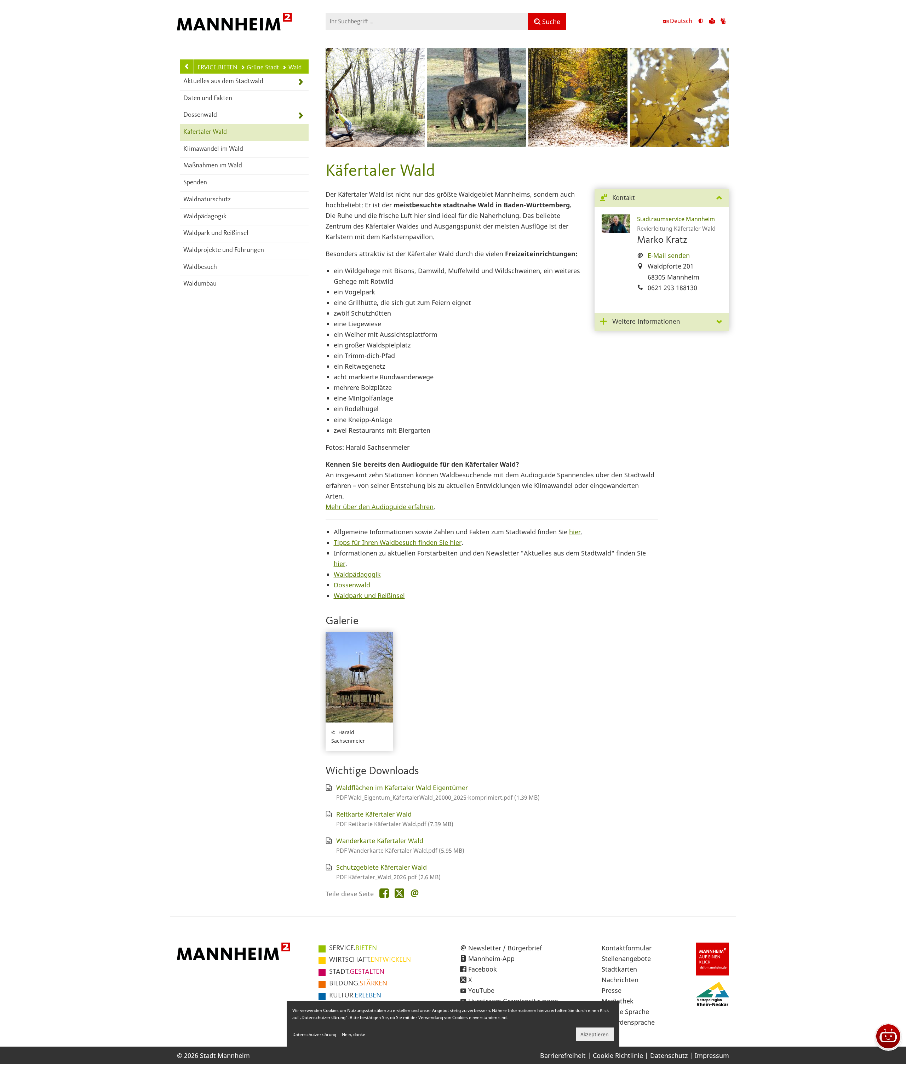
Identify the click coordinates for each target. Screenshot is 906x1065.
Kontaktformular (627, 948)
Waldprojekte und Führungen (223, 250)
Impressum (712, 1055)
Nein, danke (353, 1034)
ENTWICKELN (370, 959)
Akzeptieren (594, 1034)
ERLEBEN (355, 995)
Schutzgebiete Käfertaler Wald (381, 867)
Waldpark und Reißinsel (215, 233)
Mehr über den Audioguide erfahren (380, 506)
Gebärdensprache (628, 1022)
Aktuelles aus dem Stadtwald (223, 81)
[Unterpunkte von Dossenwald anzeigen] (301, 115)
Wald (294, 67)
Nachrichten (620, 979)
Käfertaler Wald (205, 132)
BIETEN (353, 948)
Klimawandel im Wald (213, 149)
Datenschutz (669, 1055)
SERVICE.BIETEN (215, 67)
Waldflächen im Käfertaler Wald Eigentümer (402, 787)
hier (575, 532)
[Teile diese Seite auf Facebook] (384, 893)
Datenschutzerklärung (314, 1034)
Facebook (482, 969)
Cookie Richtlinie (618, 1055)
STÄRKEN (358, 983)
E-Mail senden (669, 255)
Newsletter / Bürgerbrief (505, 948)
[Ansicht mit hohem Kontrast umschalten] (701, 21)
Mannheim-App (491, 958)
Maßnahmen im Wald (212, 165)
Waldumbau (200, 284)
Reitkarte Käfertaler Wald (374, 814)
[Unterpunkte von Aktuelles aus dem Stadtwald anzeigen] (301, 82)
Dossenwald (200, 115)
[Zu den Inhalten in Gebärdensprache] (723, 21)
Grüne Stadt (263, 67)
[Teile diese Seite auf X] (399, 893)
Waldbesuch (200, 267)
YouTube (481, 990)
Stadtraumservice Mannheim (676, 219)
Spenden (195, 182)
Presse (611, 990)
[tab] (662, 198)
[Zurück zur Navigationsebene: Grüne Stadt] (187, 66)
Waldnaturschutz (207, 199)
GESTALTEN (356, 971)
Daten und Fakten (207, 98)
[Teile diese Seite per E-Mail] (414, 893)
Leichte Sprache (625, 1011)
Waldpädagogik (204, 216)
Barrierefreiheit (563, 1055)
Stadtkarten (619, 969)
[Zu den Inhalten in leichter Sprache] (712, 21)
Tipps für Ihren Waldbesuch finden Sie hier (397, 542)
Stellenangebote (626, 958)
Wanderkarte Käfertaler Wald (379, 840)
